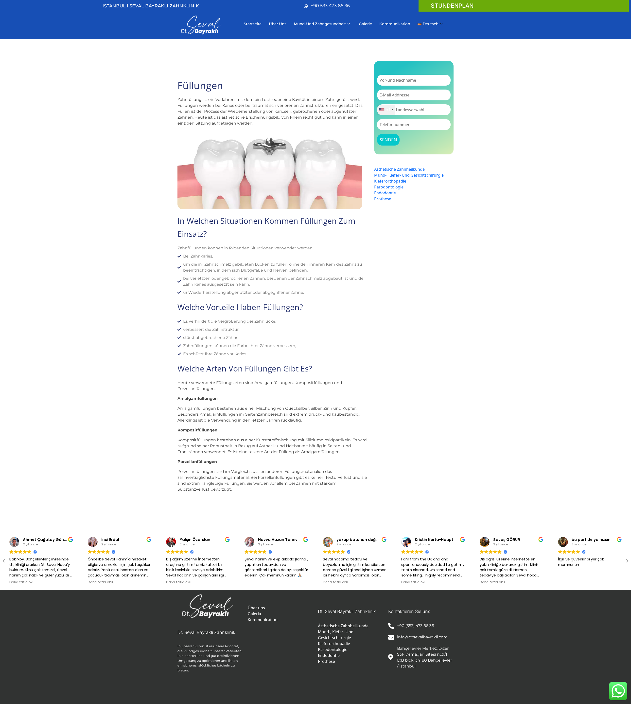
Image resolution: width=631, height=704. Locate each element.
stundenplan (452, 5)
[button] (627, 560)
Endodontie (385, 193)
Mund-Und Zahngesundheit (320, 23)
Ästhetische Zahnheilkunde (399, 169)
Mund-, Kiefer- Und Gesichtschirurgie (409, 175)
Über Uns (277, 23)
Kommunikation (394, 23)
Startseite (253, 23)
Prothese (382, 199)
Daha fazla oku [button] (22, 582)
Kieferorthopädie (390, 181)
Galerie (365, 23)
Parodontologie (388, 187)
